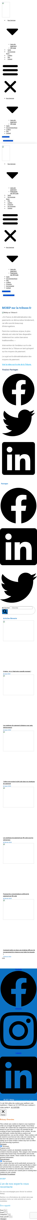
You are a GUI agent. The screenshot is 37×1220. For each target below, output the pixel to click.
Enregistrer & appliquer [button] (7, 1174)
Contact (10, 59)
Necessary (5, 1146)
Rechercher (6, 608)
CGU (31, 1100)
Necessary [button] (3, 1144)
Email (2, 1212)
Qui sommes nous (11, 127)
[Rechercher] (5, 611)
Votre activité (4, 1217)
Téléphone (3, 1214)
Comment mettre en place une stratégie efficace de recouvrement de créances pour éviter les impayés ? (19, 952)
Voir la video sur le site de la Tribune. (16, 364)
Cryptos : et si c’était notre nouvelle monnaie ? (17, 671)
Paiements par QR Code (14, 192)
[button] (10, 78)
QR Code (13, 124)
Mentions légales (22, 1100)
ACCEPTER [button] (15, 1107)
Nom (2, 1210)
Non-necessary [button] (5, 1159)
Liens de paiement (13, 45)
